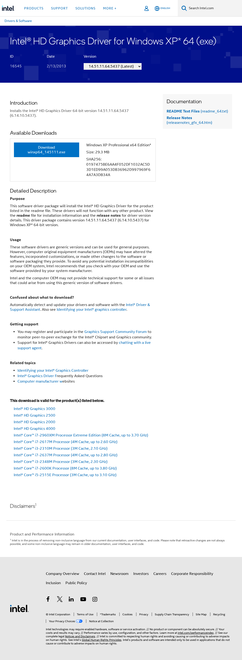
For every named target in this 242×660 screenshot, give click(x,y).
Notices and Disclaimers (80, 636)
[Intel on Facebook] (48, 600)
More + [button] (110, 8)
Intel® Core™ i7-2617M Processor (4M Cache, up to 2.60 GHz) (65, 442)
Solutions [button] (85, 8)
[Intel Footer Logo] (19, 608)
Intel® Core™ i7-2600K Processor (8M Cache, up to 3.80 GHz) (65, 468)
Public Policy (76, 583)
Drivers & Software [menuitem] (18, 21)
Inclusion (53, 583)
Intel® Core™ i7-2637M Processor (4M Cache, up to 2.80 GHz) (65, 455)
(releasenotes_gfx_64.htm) (189, 120)
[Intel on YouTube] (83, 600)
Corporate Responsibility (192, 573)
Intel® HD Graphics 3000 (34, 408)
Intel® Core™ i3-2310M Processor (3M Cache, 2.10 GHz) (61, 448)
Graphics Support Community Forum (115, 331)
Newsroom (119, 573)
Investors (141, 573)
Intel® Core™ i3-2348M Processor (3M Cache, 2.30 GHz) (61, 461)
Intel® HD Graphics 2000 (34, 422)
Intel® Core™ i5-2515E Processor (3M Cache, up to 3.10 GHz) (65, 475)
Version (90, 56)
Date (51, 56)
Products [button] (33, 8)
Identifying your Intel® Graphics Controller (52, 370)
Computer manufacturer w (39, 381)
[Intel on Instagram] (95, 600)
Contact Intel (95, 573)
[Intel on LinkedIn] (71, 600)
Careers (159, 573)
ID (11, 56)
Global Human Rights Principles (101, 640)
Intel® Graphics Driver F (37, 376)
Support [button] (59, 8)
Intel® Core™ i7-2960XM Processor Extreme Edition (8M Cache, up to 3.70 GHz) (81, 435)
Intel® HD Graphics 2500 (34, 415)
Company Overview (62, 573)
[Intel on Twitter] (60, 600)
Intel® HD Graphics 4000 (34, 428)
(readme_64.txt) (197, 111)
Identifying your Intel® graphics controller (91, 309)
